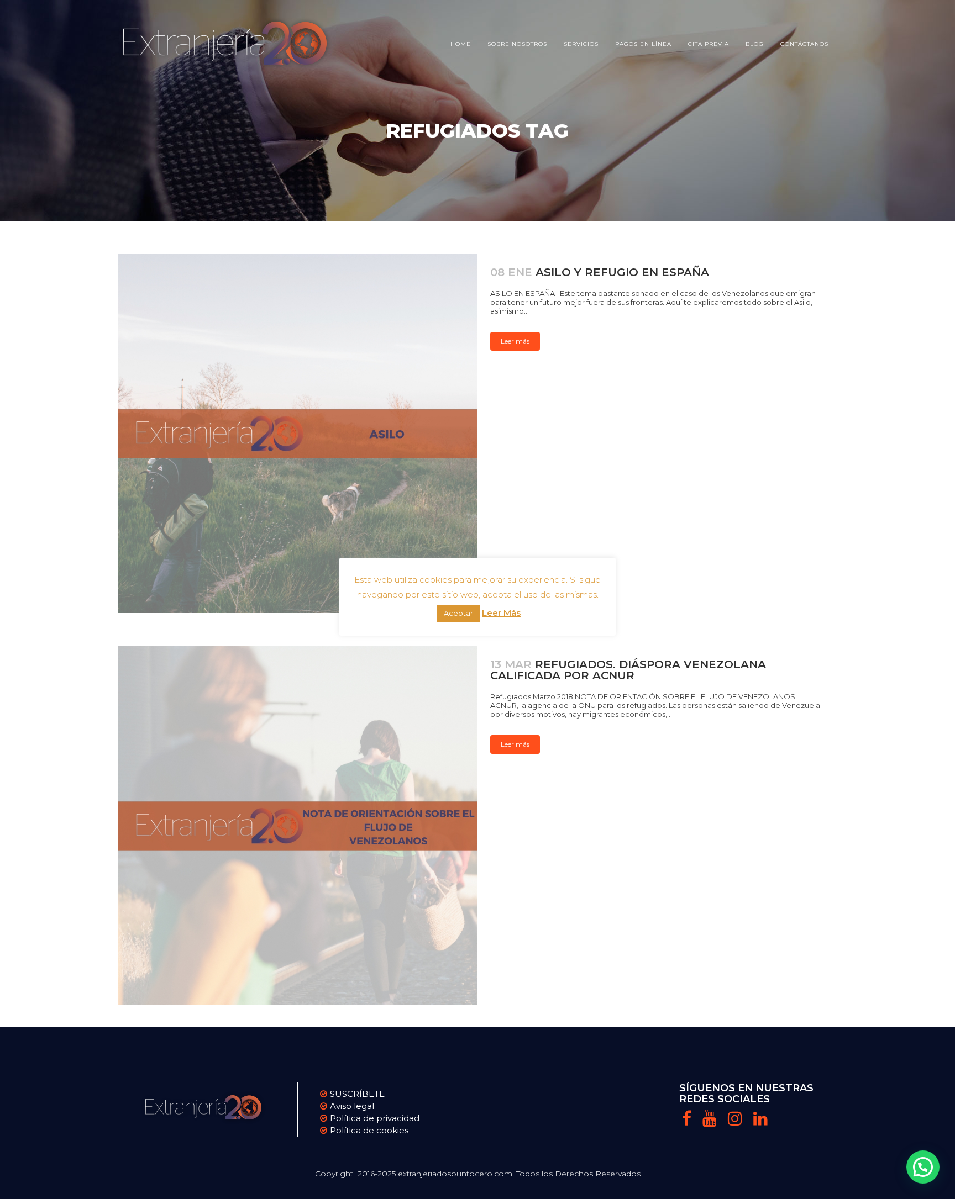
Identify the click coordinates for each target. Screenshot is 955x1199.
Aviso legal (352, 1106)
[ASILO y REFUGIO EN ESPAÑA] (298, 433)
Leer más (515, 341)
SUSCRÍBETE (357, 1094)
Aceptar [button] (458, 613)
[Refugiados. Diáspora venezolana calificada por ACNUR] (298, 825)
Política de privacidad (374, 1118)
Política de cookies (369, 1130)
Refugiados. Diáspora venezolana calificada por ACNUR (628, 670)
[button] (923, 1167)
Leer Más (501, 613)
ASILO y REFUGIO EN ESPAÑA (622, 272)
